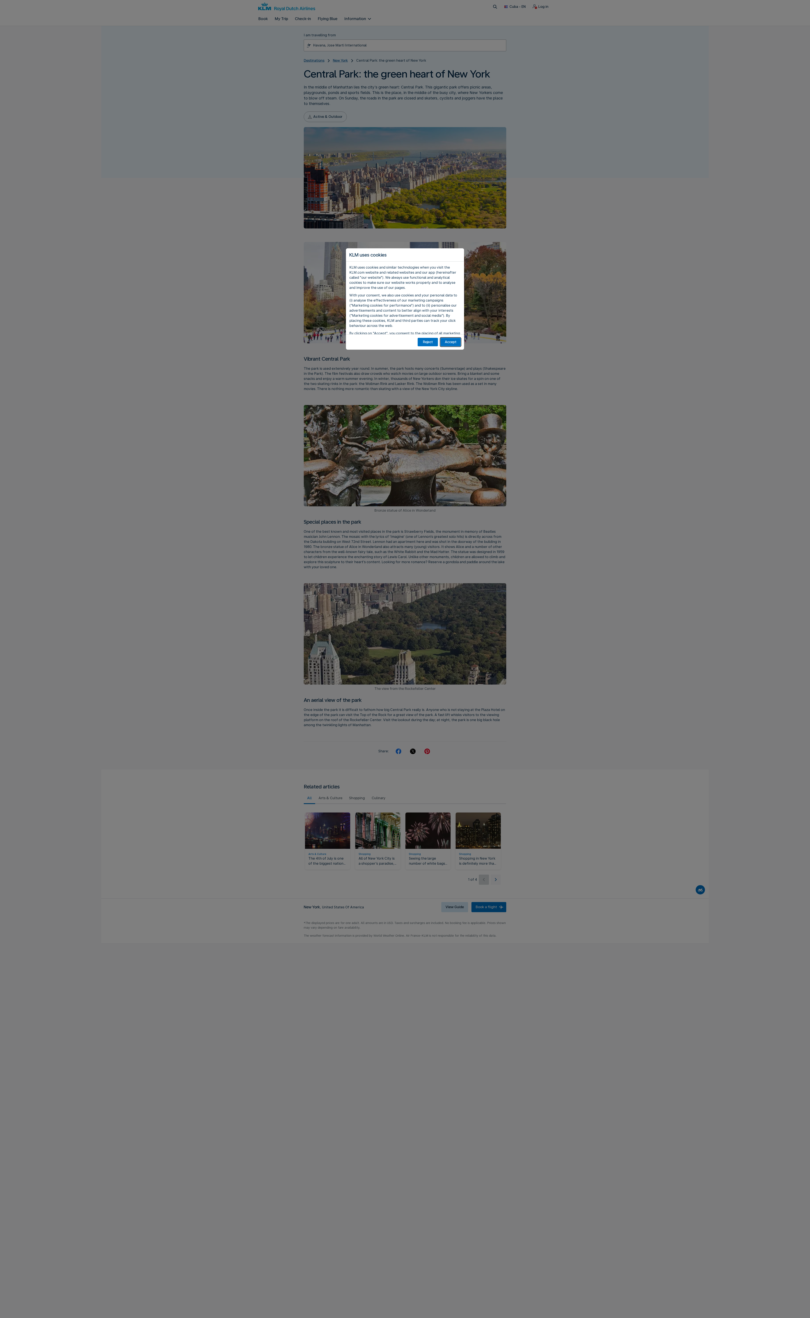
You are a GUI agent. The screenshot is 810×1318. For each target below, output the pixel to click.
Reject (428, 342)
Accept (450, 342)
